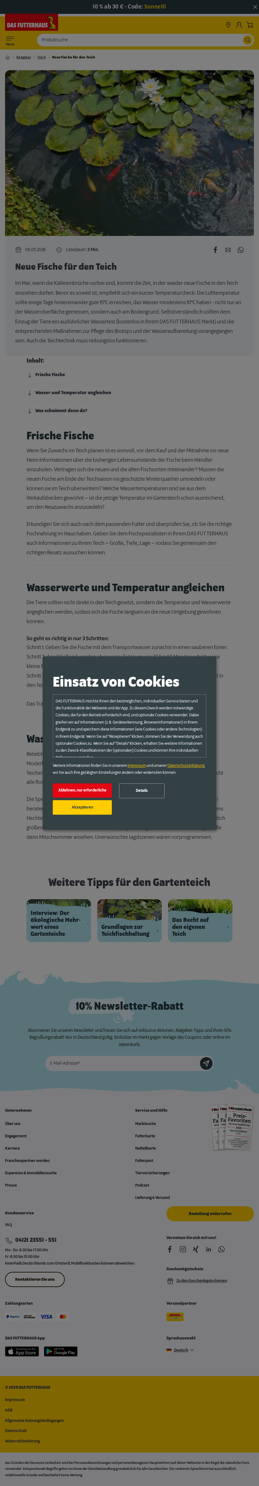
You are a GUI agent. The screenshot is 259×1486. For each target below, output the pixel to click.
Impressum (137, 765)
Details (142, 791)
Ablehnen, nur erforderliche (82, 790)
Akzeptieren (82, 807)
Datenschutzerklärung (185, 765)
